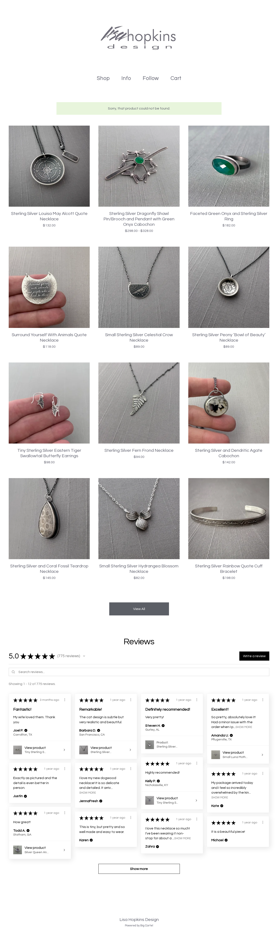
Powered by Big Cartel (139, 925)
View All (139, 609)
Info (126, 78)
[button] (84, 656)
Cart (177, 77)
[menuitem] (103, 78)
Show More (243, 727)
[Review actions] (65, 700)
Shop (103, 78)
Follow (151, 78)
